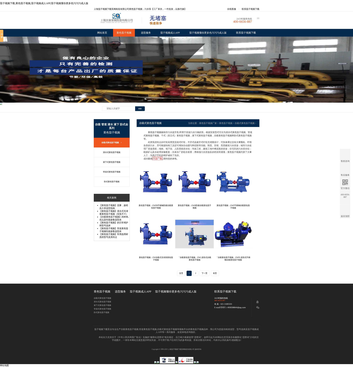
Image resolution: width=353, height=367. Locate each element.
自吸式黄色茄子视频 (111, 143)
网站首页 (102, 32)
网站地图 (4, 365)
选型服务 (146, 32)
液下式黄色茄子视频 (111, 162)
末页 (215, 273)
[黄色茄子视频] (117, 20)
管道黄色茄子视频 (148, 329)
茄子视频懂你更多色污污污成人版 (208, 32)
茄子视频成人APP (170, 32)
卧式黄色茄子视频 (111, 182)
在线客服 (231, 9)
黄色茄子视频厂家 (208, 123)
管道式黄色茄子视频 (111, 172)
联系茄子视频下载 (250, 9)
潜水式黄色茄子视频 (111, 152)
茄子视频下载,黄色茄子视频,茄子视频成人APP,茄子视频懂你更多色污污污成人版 (44, 3)
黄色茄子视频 (124, 32)
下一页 (204, 273)
